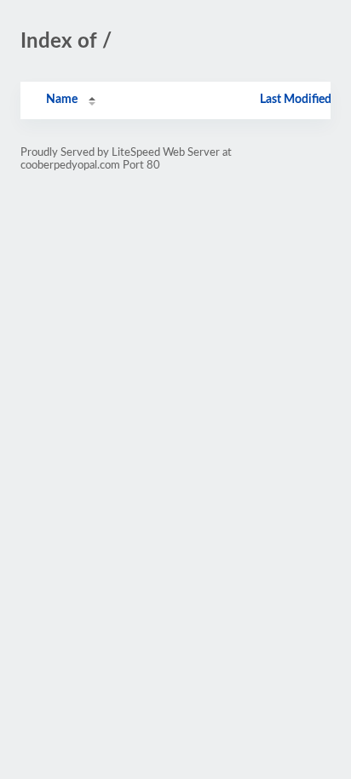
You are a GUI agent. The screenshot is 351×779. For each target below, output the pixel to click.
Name (62, 100)
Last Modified (295, 100)
